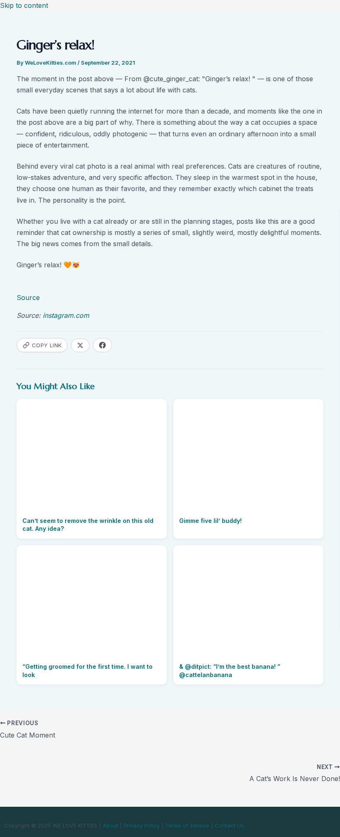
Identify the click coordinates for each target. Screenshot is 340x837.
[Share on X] (80, 345)
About (110, 825)
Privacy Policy (142, 825)
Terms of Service (187, 825)
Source (28, 297)
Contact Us (229, 825)
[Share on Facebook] (102, 345)
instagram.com (66, 315)
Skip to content (24, 5)
